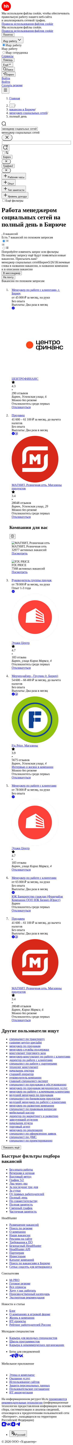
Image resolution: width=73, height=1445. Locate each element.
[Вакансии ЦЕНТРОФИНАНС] (40, 343)
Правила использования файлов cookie (27, 30)
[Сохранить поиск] (5, 148)
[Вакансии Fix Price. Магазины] (40, 720)
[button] (6, 78)
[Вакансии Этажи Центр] (40, 617)
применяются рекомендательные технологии (34, 1400)
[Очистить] (7, 137)
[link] (8, 69)
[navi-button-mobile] (5, 90)
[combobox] (20, 129)
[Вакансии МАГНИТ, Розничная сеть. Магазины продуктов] (40, 459)
